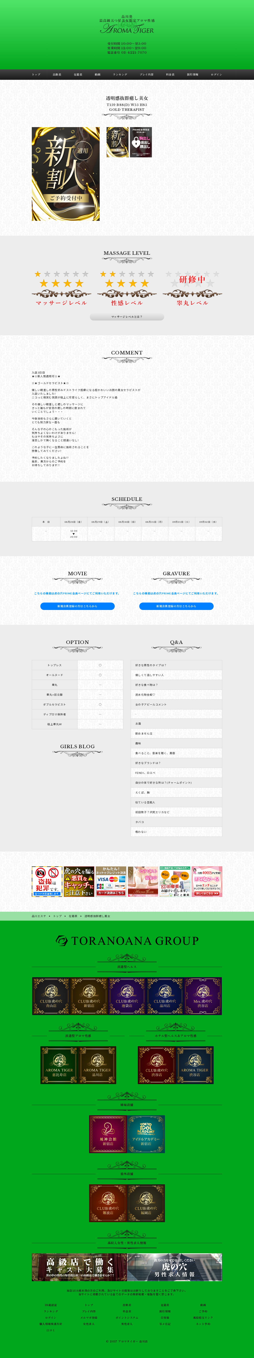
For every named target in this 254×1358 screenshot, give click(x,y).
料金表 (127, 1311)
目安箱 (165, 1317)
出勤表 (127, 1305)
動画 (203, 1305)
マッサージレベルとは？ (127, 316)
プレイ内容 (89, 1311)
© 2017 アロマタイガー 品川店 (127, 1341)
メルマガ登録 (88, 1317)
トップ (89, 1305)
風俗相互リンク (203, 1317)
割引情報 (165, 1311)
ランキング (51, 1311)
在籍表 (165, 1305)
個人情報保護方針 (50, 1324)
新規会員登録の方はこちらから (77, 606)
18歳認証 (51, 1305)
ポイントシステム (127, 1317)
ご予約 (203, 1311)
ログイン (51, 1317)
